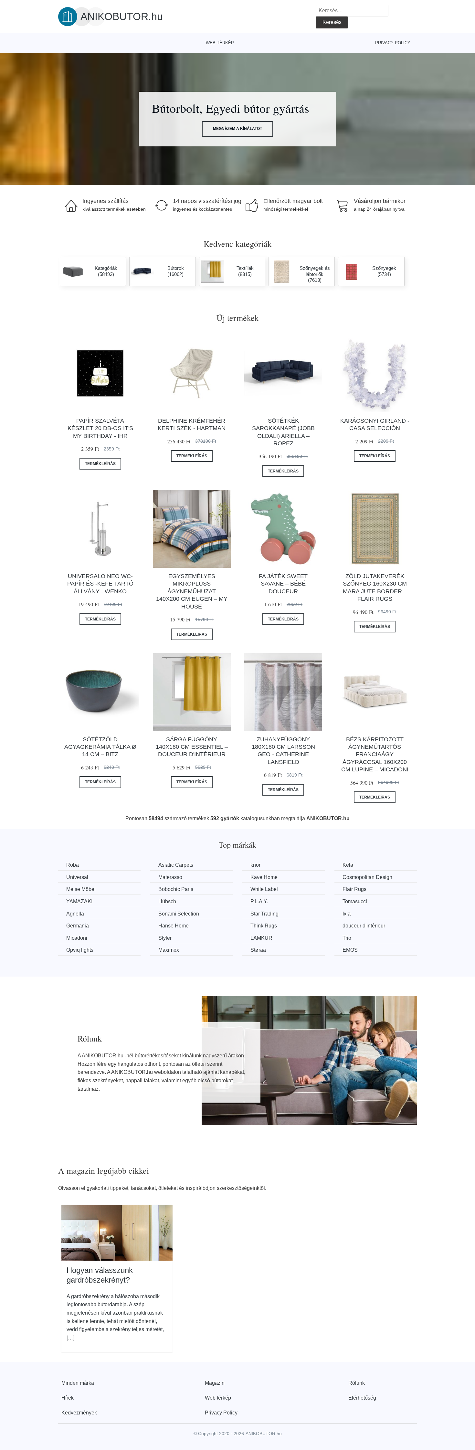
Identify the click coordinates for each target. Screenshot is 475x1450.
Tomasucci (355, 901)
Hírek (67, 1398)
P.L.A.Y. (259, 901)
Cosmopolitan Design (367, 877)
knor (255, 865)
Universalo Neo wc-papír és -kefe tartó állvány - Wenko (100, 584)
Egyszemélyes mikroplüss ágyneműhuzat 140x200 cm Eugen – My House (191, 591)
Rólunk (356, 1383)
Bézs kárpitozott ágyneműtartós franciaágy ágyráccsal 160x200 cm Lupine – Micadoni (374, 754)
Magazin (215, 1383)
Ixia (347, 913)
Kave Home (264, 877)
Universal (77, 877)
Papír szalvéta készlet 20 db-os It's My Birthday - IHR (100, 428)
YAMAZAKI (79, 901)
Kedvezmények (79, 1412)
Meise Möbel (81, 889)
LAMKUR (261, 938)
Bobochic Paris (175, 889)
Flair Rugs (354, 889)
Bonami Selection (178, 913)
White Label (264, 889)
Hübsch (167, 901)
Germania (77, 925)
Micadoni (76, 938)
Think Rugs (263, 925)
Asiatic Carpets (175, 865)
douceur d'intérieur (364, 925)
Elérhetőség (362, 1398)
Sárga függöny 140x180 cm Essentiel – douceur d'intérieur (192, 747)
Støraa (258, 950)
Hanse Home (173, 925)
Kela (348, 865)
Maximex (168, 950)
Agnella (75, 913)
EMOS (350, 950)
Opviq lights (79, 950)
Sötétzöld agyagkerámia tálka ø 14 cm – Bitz (100, 747)
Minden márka (77, 1383)
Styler (165, 938)
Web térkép (220, 42)
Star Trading (264, 913)
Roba (72, 865)
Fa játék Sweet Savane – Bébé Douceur (283, 584)
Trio (347, 938)
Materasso (170, 877)
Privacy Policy (392, 42)
